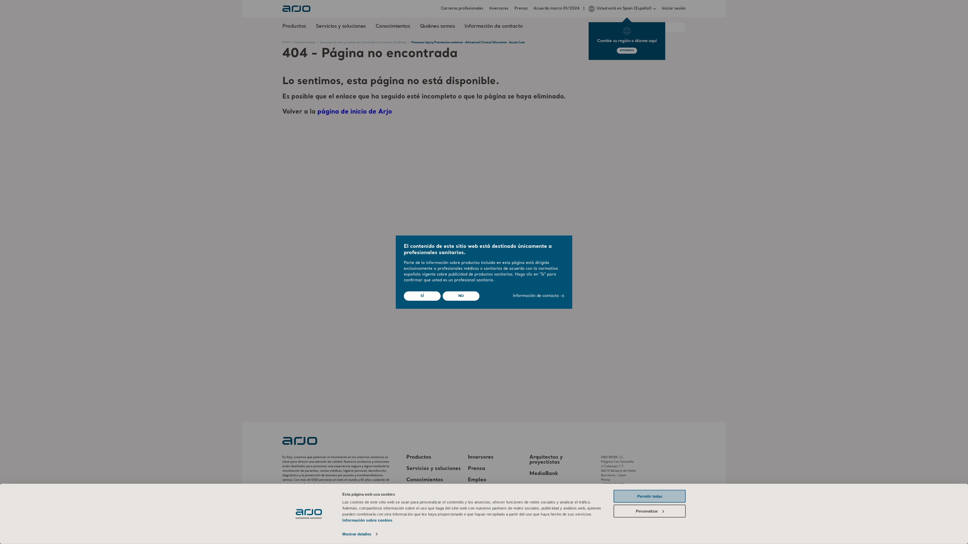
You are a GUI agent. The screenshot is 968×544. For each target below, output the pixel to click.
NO (461, 296)
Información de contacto (536, 296)
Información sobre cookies (367, 520)
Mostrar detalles (356, 534)
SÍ (422, 296)
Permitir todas (649, 496)
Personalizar (647, 511)
